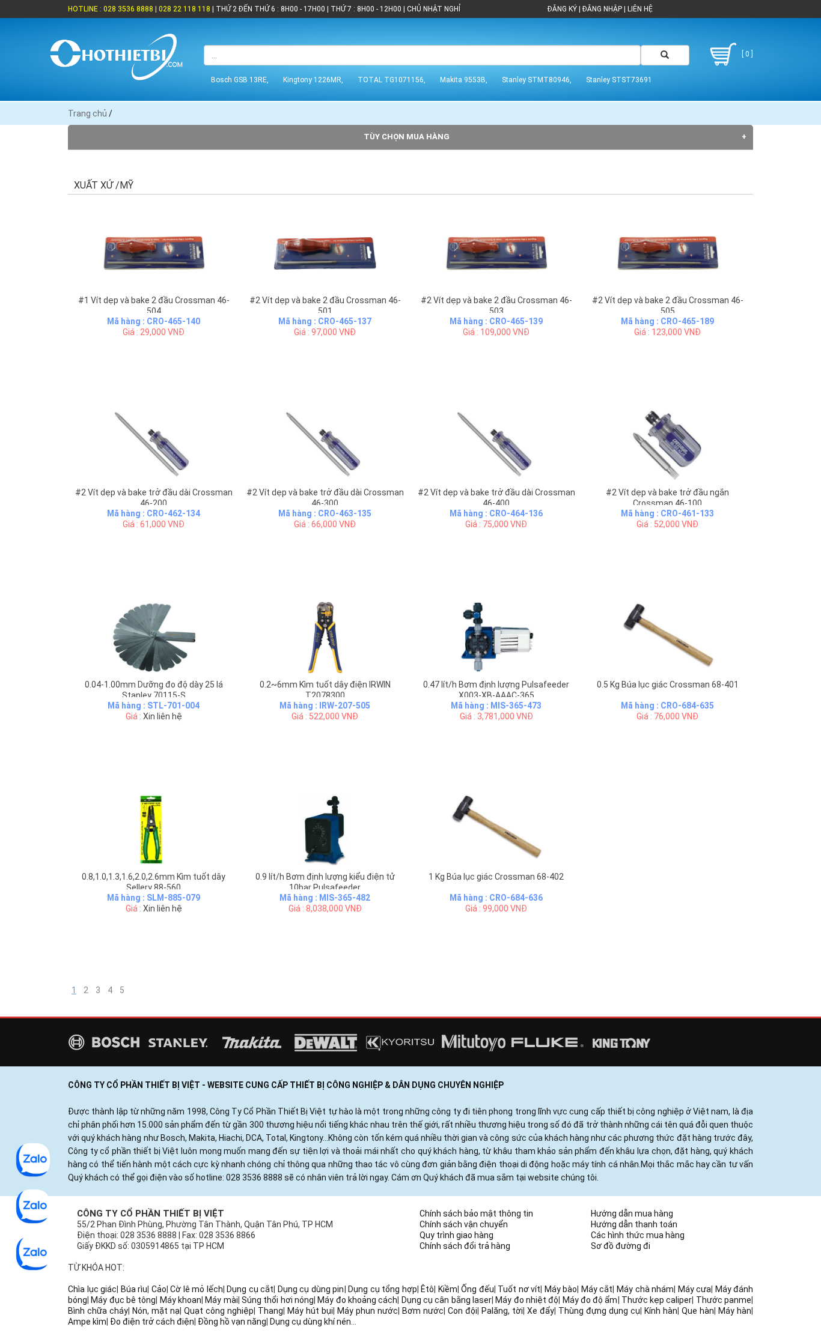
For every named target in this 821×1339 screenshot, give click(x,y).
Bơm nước (423, 1311)
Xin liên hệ (162, 716)
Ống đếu (477, 1289)
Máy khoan (180, 1300)
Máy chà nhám (645, 1289)
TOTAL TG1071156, (392, 80)
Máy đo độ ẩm (590, 1300)
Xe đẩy (540, 1311)
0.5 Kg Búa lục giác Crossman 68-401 (668, 684)
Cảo (158, 1289)
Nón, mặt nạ (156, 1311)
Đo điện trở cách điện (152, 1321)
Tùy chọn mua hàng (407, 136)
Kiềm (447, 1289)
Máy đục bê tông (123, 1300)
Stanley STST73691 (619, 80)
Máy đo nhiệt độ (526, 1300)
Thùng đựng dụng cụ (599, 1311)
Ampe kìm (87, 1321)
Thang (270, 1311)
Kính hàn (660, 1311)
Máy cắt (597, 1289)
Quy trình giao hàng (456, 1235)
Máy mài (221, 1300)
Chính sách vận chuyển (464, 1224)
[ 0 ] (746, 54)
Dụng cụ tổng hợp (382, 1289)
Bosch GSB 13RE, (240, 80)
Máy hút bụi (310, 1311)
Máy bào (561, 1289)
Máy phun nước (367, 1311)
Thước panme (723, 1300)
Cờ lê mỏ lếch (196, 1289)
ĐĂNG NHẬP (602, 9)
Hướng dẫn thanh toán (634, 1224)
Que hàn (698, 1311)
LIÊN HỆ (639, 9)
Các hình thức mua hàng (638, 1235)
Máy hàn (734, 1311)
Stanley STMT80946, (537, 80)
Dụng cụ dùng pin (311, 1289)
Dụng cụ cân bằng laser (446, 1300)
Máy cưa (695, 1289)
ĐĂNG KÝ (562, 9)
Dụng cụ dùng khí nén (310, 1321)
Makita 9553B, (463, 80)
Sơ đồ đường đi (620, 1246)
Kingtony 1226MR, (313, 80)
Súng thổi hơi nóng (278, 1300)
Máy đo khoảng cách (357, 1300)
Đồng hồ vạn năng (232, 1321)
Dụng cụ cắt (250, 1289)
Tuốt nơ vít (519, 1289)
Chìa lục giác (92, 1289)
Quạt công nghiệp (219, 1311)
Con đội (462, 1311)
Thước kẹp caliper (656, 1300)
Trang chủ (87, 113)
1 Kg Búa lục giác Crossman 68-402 (496, 876)
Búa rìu (134, 1289)
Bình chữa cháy (98, 1311)
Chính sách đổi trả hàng (465, 1246)
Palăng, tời (502, 1311)
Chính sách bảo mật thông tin (476, 1213)
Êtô (427, 1289)
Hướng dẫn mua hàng (632, 1213)
